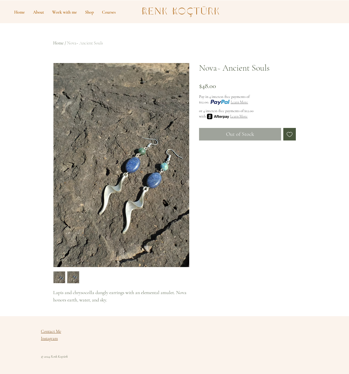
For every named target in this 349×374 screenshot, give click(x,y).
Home (58, 43)
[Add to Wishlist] (289, 134)
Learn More (239, 102)
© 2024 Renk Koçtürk (54, 356)
